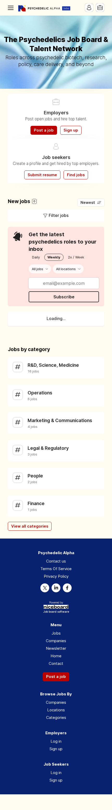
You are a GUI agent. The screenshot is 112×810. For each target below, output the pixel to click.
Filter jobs (59, 215)
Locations (56, 709)
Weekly (53, 257)
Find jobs (76, 175)
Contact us (56, 561)
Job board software (56, 612)
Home (56, 655)
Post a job (44, 130)
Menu (12, 8)
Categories (56, 717)
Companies (56, 640)
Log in (56, 741)
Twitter (44, 587)
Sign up (71, 130)
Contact (56, 663)
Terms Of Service (56, 568)
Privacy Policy (56, 576)
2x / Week (76, 257)
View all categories (29, 526)
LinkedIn (56, 587)
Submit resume (42, 175)
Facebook (67, 587)
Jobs (56, 633)
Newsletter (56, 648)
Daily (36, 257)
